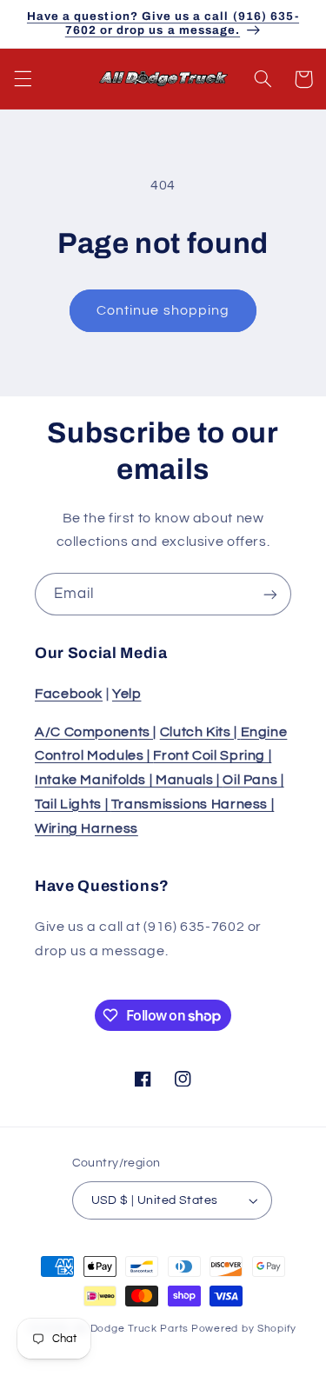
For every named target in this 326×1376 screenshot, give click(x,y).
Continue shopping (163, 310)
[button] (23, 79)
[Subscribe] (270, 594)
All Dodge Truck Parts (132, 1328)
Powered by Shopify (243, 1328)
